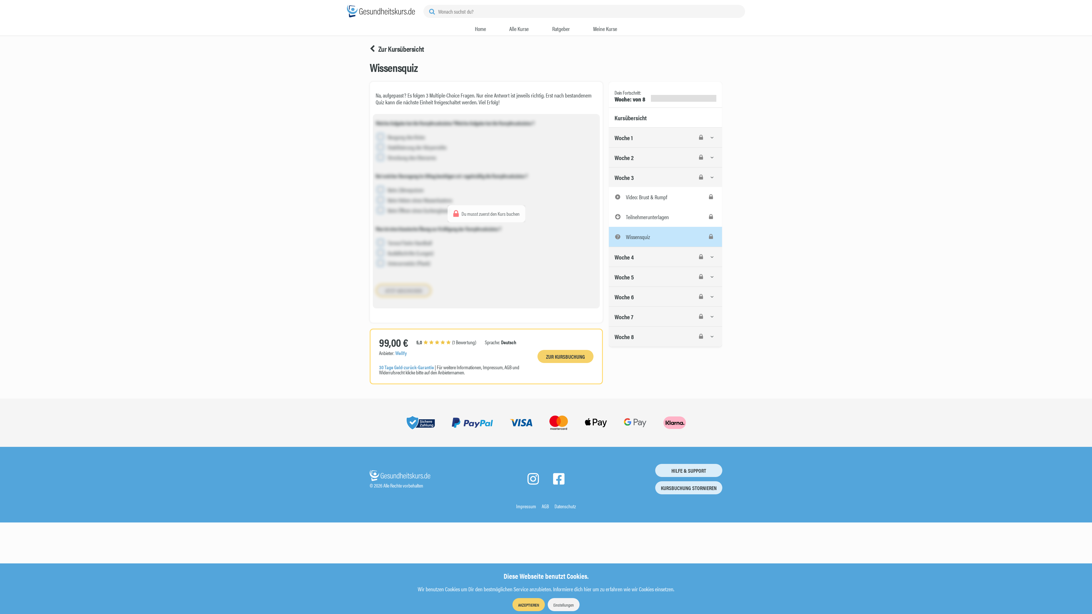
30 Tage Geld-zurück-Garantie (406, 367)
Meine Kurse (605, 29)
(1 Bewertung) (446, 342)
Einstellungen (563, 605)
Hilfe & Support (688, 470)
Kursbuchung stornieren (689, 488)
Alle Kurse (519, 29)
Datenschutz (565, 506)
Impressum (526, 506)
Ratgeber (561, 29)
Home (480, 29)
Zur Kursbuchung (565, 356)
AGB (545, 506)
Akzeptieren (528, 605)
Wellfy (401, 352)
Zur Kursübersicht (401, 49)
